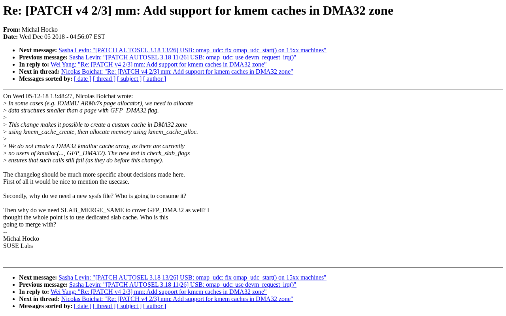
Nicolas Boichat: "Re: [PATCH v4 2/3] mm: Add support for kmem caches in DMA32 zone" (177, 71)
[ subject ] (129, 78)
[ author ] (154, 78)
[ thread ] (104, 78)
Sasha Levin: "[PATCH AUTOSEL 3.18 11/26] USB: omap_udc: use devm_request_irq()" (182, 57)
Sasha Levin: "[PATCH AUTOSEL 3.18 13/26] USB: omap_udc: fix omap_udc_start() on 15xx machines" (193, 50)
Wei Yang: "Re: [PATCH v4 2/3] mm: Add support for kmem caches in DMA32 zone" (159, 64)
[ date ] (82, 78)
